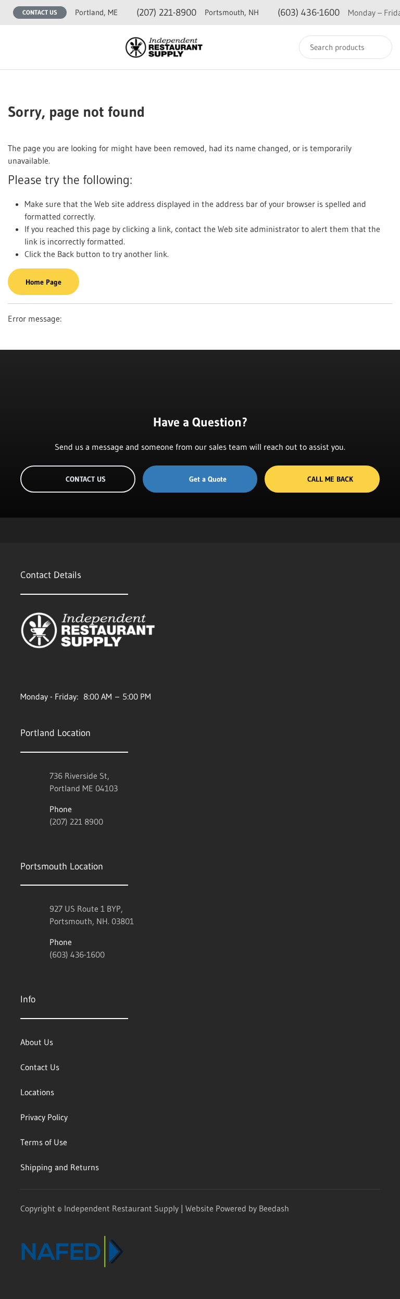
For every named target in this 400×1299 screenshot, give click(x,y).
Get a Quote (208, 479)
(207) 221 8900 (76, 821)
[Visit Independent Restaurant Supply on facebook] (47, 671)
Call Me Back (330, 479)
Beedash (274, 1208)
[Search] (377, 47)
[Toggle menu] (18, 47)
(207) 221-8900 (135, 12)
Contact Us (39, 12)
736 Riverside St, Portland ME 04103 (83, 781)
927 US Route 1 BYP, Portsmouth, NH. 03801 (91, 914)
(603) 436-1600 (272, 12)
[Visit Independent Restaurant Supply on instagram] (25, 671)
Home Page (43, 282)
